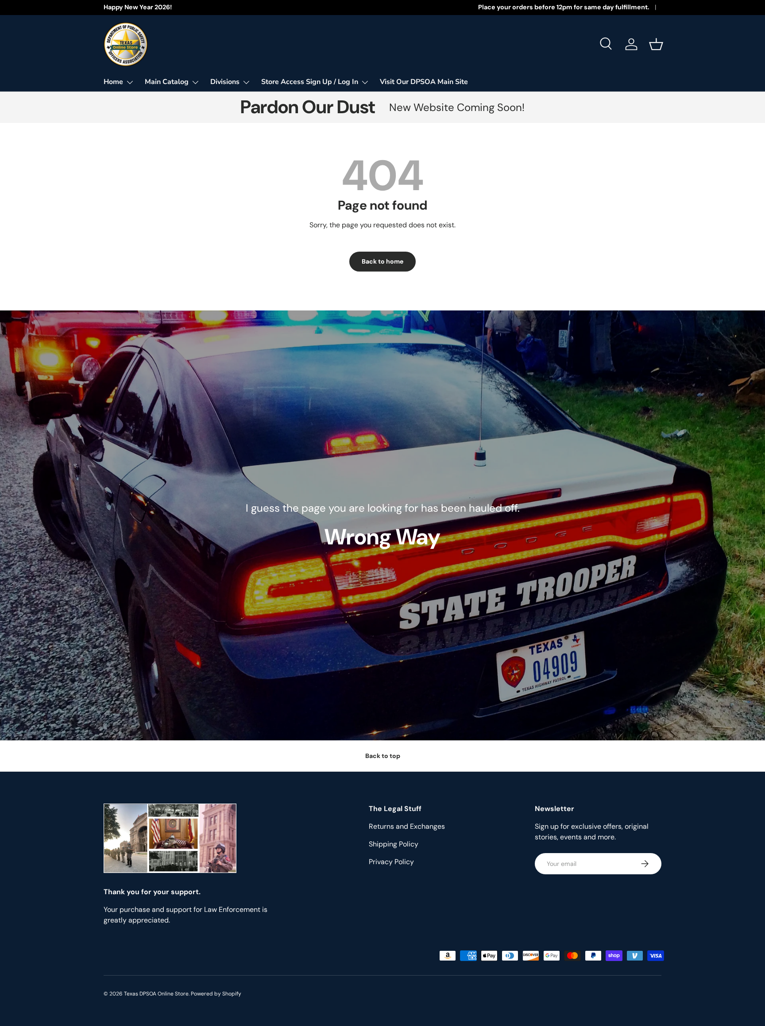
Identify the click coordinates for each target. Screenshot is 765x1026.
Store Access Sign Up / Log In (309, 82)
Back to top (382, 756)
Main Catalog (167, 82)
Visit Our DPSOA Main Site (424, 82)
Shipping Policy (393, 844)
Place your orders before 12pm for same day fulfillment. (563, 7)
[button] (656, 44)
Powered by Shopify (216, 993)
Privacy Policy (391, 861)
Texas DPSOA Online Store (156, 993)
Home (113, 82)
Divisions (225, 82)
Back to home (382, 261)
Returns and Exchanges (407, 826)
